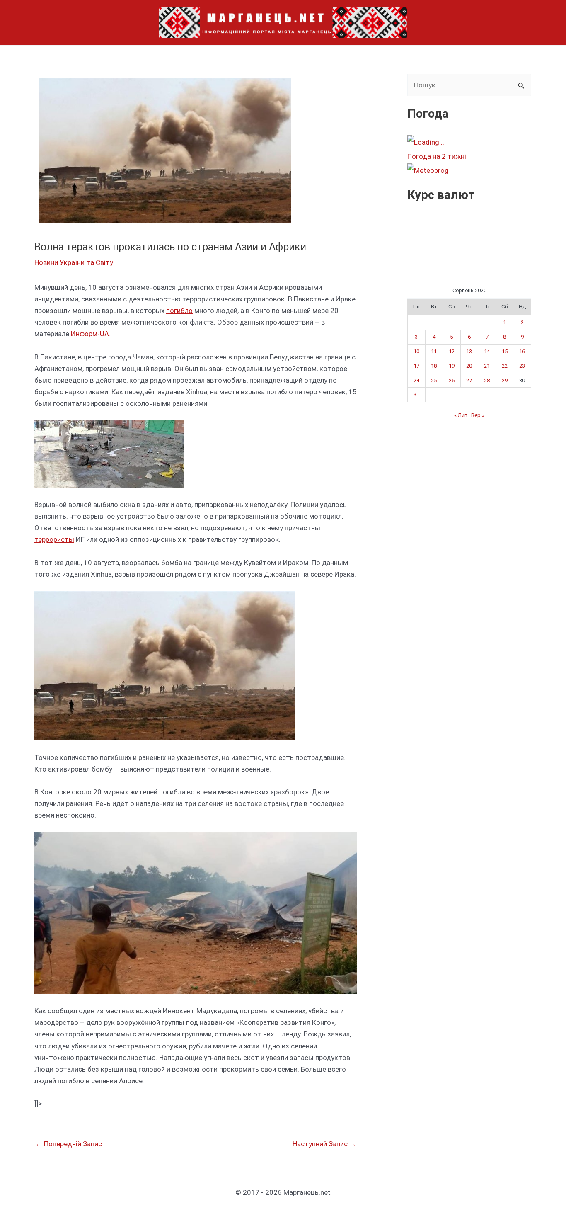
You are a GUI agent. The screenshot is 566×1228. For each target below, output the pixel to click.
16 (522, 351)
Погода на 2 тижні (436, 156)
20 (469, 366)
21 (487, 366)
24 (416, 380)
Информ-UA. (91, 334)
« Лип (460, 415)
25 (434, 380)
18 (434, 366)
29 (505, 380)
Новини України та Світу (73, 262)
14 (487, 351)
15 (505, 351)
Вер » (477, 415)
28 (487, 380)
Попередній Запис (68, 1144)
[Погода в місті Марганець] (469, 142)
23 (522, 366)
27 (469, 380)
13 (469, 351)
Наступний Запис (324, 1144)
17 (416, 366)
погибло (179, 310)
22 (505, 366)
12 (452, 351)
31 (416, 394)
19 (452, 366)
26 (452, 380)
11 (434, 351)
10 (416, 351)
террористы (54, 539)
